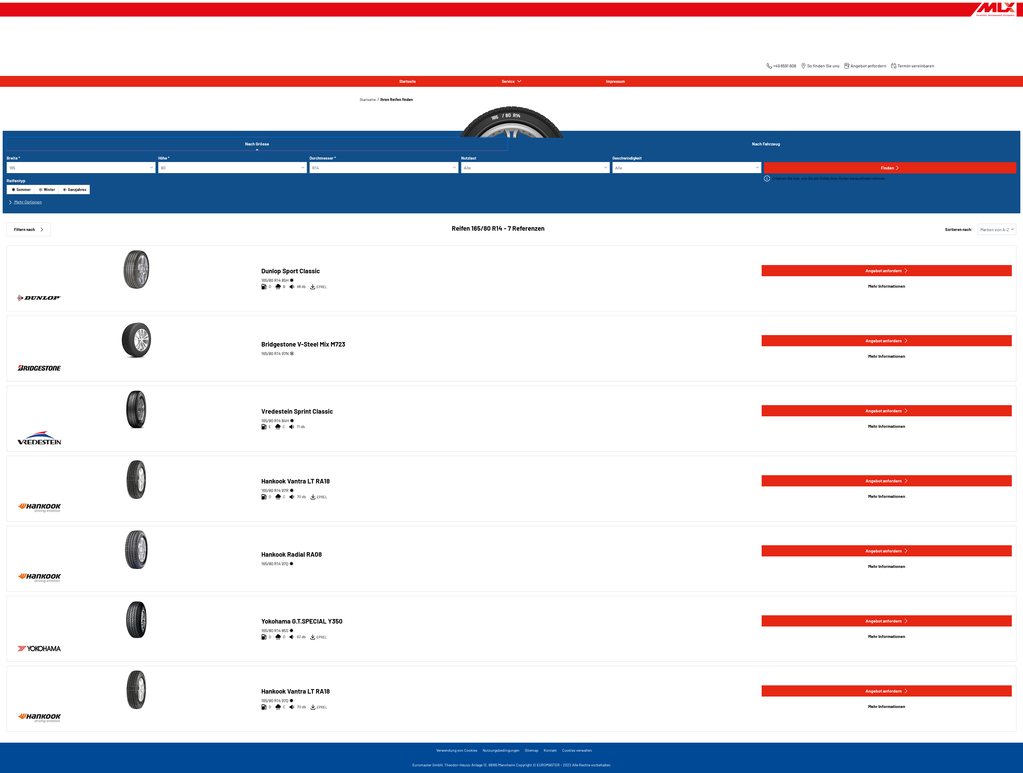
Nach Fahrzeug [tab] (766, 143)
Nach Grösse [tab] (257, 143)
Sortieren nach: (958, 229)
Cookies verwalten (577, 750)
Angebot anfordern (884, 270)
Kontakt (550, 750)
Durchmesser (323, 158)
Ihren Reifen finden (396, 99)
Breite (13, 158)
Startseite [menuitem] (407, 81)
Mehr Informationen (886, 285)
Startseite (368, 99)
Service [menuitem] (509, 81)
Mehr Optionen (28, 201)
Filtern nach (24, 229)
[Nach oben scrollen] (1009, 762)
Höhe (163, 158)
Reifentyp (16, 180)
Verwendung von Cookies (456, 750)
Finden (887, 167)
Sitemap (531, 750)
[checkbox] (20, 189)
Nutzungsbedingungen (501, 750)
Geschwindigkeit (627, 158)
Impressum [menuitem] (615, 81)
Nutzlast (468, 158)
